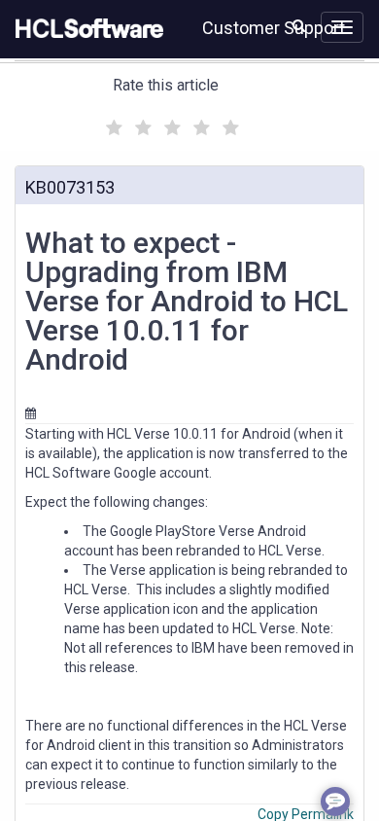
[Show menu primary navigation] (342, 27)
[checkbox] (111, 122)
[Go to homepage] (85, 29)
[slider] (170, 125)
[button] (299, 25)
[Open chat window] (335, 801)
